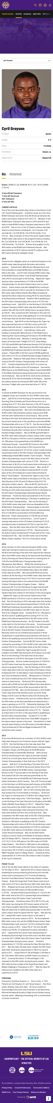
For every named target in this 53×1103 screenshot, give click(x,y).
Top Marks (47, 14)
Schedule (27, 14)
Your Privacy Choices (21, 1092)
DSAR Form (6, 1092)
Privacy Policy (7, 1088)
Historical (15, 174)
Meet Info (37, 14)
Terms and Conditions (41, 1088)
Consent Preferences (22, 1088)
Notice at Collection (38, 1092)
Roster (19, 14)
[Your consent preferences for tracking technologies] (48, 1098)
